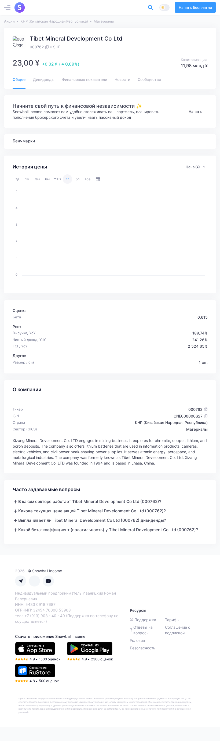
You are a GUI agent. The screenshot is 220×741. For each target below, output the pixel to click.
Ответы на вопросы (143, 630)
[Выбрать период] (97, 179)
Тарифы (172, 619)
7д (17, 179)
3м (37, 179)
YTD (57, 179)
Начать (195, 111)
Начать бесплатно (195, 7)
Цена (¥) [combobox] (193, 167)
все (87, 179)
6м (47, 179)
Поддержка (145, 619)
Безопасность (142, 648)
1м (27, 179)
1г (67, 179)
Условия (137, 640)
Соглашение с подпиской (177, 630)
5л (77, 179)
